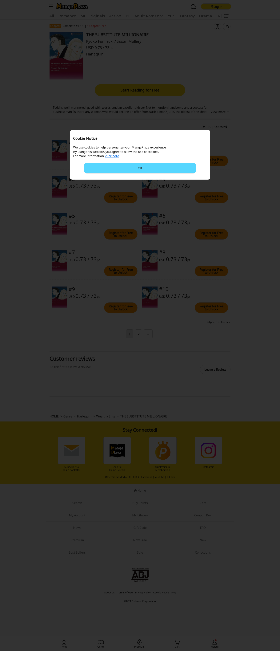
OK (140, 168)
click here (112, 156)
